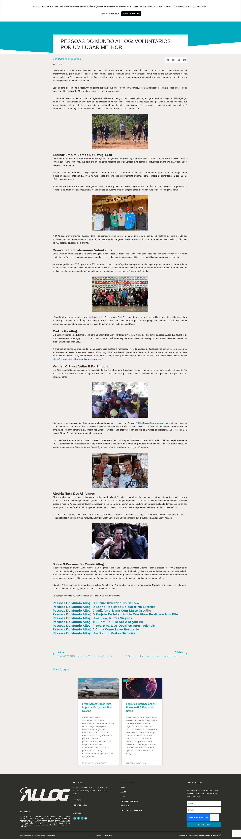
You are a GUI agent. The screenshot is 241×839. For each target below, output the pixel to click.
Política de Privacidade (104, 835)
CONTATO (124, 806)
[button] (167, 60)
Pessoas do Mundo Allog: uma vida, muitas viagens (92, 618)
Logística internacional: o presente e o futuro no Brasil (141, 708)
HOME (122, 787)
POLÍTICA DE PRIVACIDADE (131, 810)
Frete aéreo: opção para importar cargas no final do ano (97, 708)
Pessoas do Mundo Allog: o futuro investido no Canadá (96, 603)
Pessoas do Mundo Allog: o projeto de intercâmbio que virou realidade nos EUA (115, 614)
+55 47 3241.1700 (80, 805)
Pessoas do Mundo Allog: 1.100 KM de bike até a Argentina (98, 622)
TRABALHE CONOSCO (129, 801)
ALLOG (123, 792)
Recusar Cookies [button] (110, 14)
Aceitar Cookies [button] (131, 14)
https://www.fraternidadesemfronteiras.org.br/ (78, 359)
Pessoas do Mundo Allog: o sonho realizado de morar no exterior (104, 607)
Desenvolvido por (198, 835)
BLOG (122, 796)
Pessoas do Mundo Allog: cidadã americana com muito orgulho (102, 610)
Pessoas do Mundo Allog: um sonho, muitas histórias (94, 633)
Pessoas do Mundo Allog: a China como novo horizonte (96, 629)
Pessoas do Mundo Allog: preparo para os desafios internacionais (104, 625)
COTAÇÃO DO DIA (127, 783)
